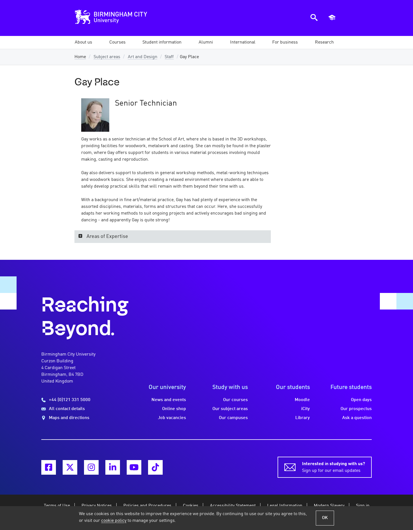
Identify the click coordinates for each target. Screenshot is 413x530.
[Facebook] (48, 467)
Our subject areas (230, 409)
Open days (361, 400)
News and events (168, 400)
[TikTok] (155, 467)
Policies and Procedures (147, 506)
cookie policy (113, 520)
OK (325, 518)
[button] (83, 42)
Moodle (302, 400)
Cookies (190, 506)
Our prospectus (356, 409)
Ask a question (357, 418)
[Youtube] (134, 467)
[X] (70, 467)
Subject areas (107, 57)
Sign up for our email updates (333, 467)
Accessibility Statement (233, 506)
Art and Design (142, 57)
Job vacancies (172, 418)
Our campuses (233, 418)
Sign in (362, 506)
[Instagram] (91, 467)
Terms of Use (57, 506)
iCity (305, 409)
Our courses (235, 400)
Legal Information (284, 506)
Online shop (174, 409)
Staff (169, 57)
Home (80, 57)
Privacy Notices (96, 506)
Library (302, 418)
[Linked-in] (112, 467)
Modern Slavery (329, 506)
